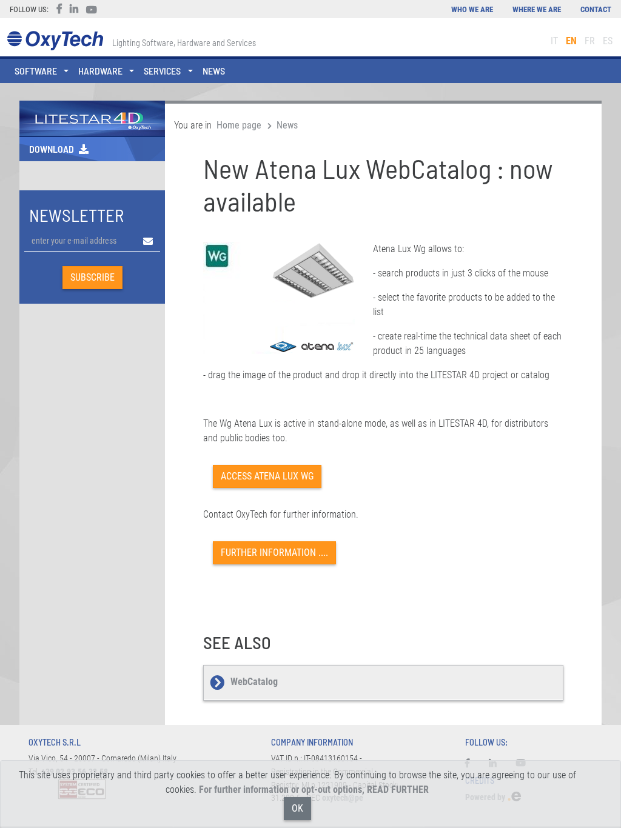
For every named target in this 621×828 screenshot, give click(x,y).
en (571, 41)
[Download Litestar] (92, 117)
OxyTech (55, 41)
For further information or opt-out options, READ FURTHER (314, 789)
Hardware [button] (100, 70)
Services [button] (162, 70)
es (608, 41)
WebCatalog (254, 681)
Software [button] (36, 70)
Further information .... (274, 552)
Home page (239, 125)
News (214, 70)
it (554, 41)
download (51, 149)
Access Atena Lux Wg (267, 476)
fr (590, 41)
